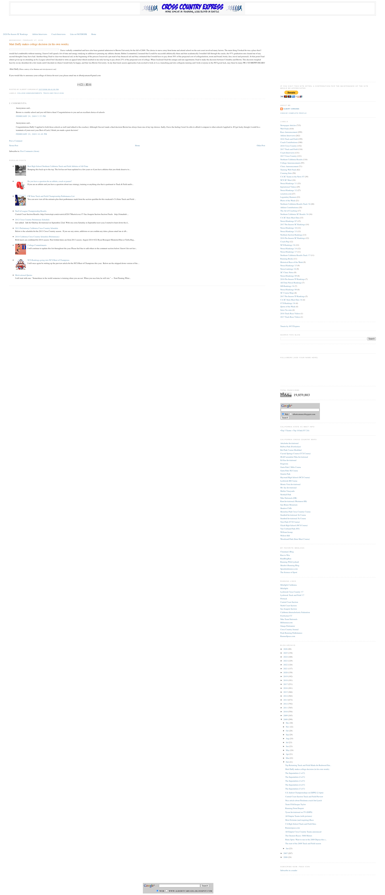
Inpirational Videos (288, 186)
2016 (285, 688)
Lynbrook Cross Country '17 (291, 591)
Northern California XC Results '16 (294, 214)
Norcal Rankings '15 (288, 265)
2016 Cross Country (288, 145)
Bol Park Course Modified (291, 450)
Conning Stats (286, 173)
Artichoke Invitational (289, 443)
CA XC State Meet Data (289, 217)
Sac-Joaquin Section (288, 608)
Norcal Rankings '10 (288, 227)
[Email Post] (59, 89)
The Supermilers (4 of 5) (295, 784)
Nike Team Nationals (288, 619)
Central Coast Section (289, 602)
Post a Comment (15, 140)
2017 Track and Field (289, 149)
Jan (287, 848)
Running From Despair (294, 808)
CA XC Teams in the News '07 (292, 176)
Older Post (261, 145)
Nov (288, 726)
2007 (285, 853)
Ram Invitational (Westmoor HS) (293, 501)
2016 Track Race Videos (290, 313)
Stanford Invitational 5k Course (293, 518)
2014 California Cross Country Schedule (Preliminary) (37, 236)
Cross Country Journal (289, 629)
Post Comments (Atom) (29, 151)
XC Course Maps (287, 292)
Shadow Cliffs (286, 508)
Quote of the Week (287, 306)
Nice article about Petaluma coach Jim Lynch (303, 800)
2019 (285, 676)
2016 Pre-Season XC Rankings (292, 238)
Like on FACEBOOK (78, 34)
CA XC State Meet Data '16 (291, 299)
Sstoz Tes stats (286, 310)
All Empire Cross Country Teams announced (303, 831)
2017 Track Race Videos (290, 317)
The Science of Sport (288, 572)
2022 (285, 664)
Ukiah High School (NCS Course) (294, 525)
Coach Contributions (288, 142)
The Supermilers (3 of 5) (295, 780)
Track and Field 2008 (53, 93)
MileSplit (284, 588)
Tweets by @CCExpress (290, 326)
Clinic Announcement (289, 166)
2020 (285, 672)
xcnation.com (285, 193)
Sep (287, 734)
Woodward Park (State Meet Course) (295, 539)
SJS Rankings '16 (287, 286)
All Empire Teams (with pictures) (298, 816)
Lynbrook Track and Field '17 (292, 595)
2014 (285, 696)
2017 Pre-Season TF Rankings (292, 296)
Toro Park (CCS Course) (290, 522)
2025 (285, 653)
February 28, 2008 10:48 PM (31, 134)
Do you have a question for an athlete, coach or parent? (50, 181)
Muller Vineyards (287, 491)
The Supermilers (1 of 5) (295, 773)
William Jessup (286, 532)
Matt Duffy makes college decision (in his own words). (39, 44)
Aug (288, 738)
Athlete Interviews (39, 34)
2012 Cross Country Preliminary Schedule (32, 219)
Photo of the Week (287, 200)
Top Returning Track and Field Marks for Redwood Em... (308, 765)
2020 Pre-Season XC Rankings (15, 34)
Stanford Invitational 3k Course (293, 515)
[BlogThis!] (81, 84)
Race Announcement (288, 132)
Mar (288, 758)
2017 (285, 684)
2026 (285, 649)
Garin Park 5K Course (289, 470)
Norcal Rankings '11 (288, 183)
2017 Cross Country (288, 156)
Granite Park (285, 474)
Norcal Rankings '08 (288, 289)
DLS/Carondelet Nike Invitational (294, 457)
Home (93, 34)
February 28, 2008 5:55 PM (31, 116)
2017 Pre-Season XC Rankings (292, 224)
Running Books (286, 258)
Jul (287, 742)
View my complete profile (293, 113)
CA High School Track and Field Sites (300, 824)
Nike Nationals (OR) (288, 498)
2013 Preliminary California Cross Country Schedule (36, 228)
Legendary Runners (288, 197)
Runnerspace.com (292, 827)
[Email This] (78, 84)
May (288, 750)
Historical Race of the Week (291, 262)
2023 (285, 660)
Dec (288, 722)
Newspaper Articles (288, 125)
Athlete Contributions (289, 207)
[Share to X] (84, 84)
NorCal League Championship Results (30, 211)
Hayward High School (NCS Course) (295, 477)
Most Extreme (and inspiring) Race (299, 820)
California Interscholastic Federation (295, 612)
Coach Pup (284, 241)
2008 (285, 719)
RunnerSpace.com (287, 636)
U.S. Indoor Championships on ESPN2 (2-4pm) (304, 792)
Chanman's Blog (287, 551)
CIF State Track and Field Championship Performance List (51, 196)
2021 (285, 668)
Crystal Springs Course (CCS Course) (295, 453)
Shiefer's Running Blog (289, 565)
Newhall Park (285, 494)
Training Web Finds (288, 169)
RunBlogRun (285, 558)
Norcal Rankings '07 (288, 221)
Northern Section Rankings (291, 234)
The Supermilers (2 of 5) (295, 777)
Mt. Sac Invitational (288, 487)
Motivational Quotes (23, 275)
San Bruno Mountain (288, 504)
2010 (285, 711)
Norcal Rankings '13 (288, 231)
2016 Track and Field (289, 139)
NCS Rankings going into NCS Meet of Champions (48, 260)
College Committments (37, 245)
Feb (287, 762)
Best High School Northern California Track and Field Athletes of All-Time (58, 166)
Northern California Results (291, 159)
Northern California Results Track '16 (295, 204)
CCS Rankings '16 (287, 303)
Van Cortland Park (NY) (290, 528)
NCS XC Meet (286, 180)
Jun (287, 746)
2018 (285, 680)
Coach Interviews (58, 34)
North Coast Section (288, 605)
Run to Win (285, 555)
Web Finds (284, 128)
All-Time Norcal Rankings (291, 282)
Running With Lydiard (289, 562)
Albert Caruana (291, 109)
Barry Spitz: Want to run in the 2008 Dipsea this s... (306, 839)
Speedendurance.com (289, 568)
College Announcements (29, 93)
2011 (285, 707)
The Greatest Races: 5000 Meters (298, 835)
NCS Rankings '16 (287, 245)
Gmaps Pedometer (287, 626)
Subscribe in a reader (288, 870)
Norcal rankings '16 (288, 269)
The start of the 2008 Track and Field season (303, 843)
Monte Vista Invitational (290, 484)
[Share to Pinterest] (90, 84)
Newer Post (13, 145)
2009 (285, 715)
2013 (285, 699)
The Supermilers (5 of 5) (295, 788)
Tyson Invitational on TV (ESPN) (298, 812)
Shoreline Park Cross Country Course (295, 511)
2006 (285, 857)
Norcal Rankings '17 (288, 251)
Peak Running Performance (291, 633)
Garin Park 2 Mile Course (290, 467)
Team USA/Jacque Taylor (295, 804)
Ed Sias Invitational (288, 460)
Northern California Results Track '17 (295, 255)
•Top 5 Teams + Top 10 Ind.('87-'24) (294, 430)
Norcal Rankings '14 (288, 248)
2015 (285, 692)
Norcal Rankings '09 (288, 275)
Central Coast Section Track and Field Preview (304, 796)
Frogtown (284, 463)
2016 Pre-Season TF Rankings (292, 279)
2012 (285, 703)
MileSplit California (288, 585)
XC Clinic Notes (287, 272)
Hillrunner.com (286, 622)
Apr (287, 754)
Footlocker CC (286, 615)
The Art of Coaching (288, 210)
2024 (285, 656)
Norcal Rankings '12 (288, 190)
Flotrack (283, 598)
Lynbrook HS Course (288, 480)
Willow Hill (285, 535)
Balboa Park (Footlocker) (290, 446)
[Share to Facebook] (87, 84)
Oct (287, 730)
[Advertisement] (192, 24)
